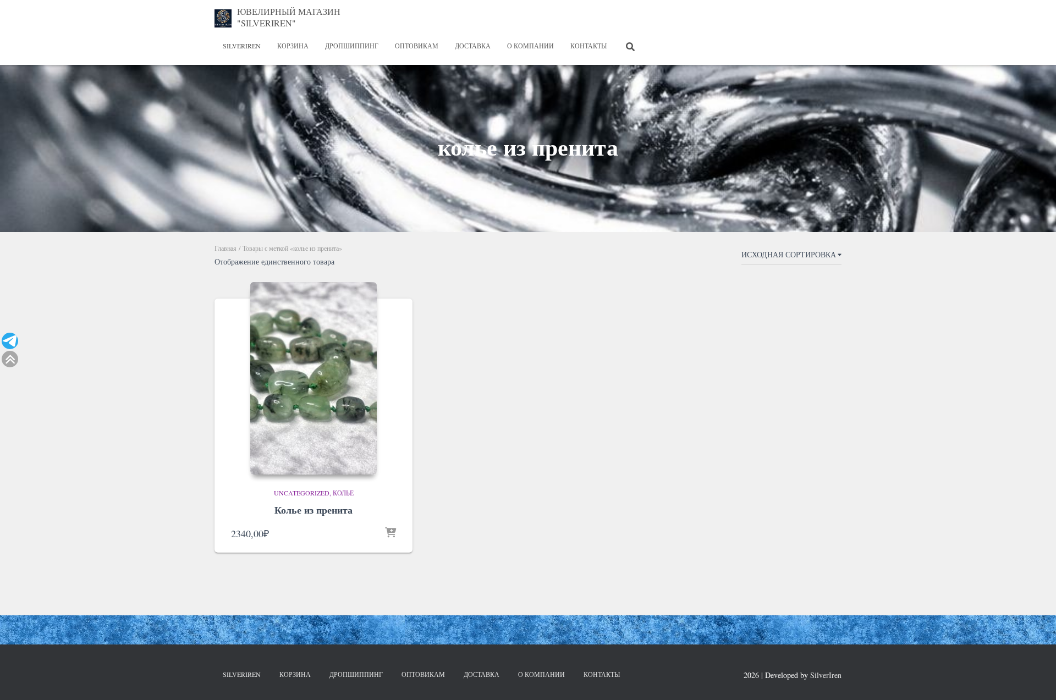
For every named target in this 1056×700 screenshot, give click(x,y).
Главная (226, 248)
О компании (530, 45)
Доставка (473, 45)
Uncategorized (301, 492)
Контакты (588, 45)
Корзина (293, 45)
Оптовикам (416, 45)
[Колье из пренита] (313, 378)
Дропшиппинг (351, 45)
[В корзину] (390, 533)
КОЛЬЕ (343, 492)
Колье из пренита (313, 510)
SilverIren (242, 45)
